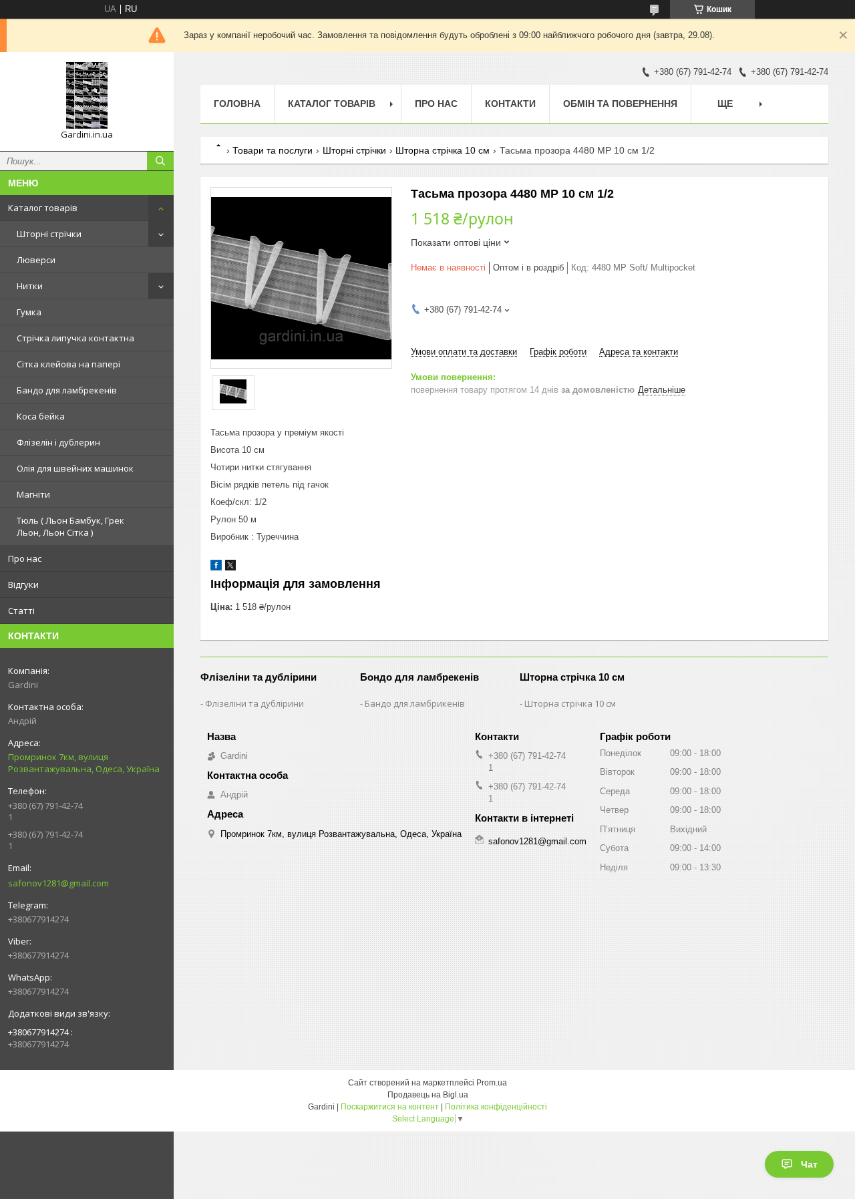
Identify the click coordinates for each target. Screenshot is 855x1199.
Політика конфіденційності (496, 1106)
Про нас (24, 558)
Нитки (30, 286)
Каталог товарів (42, 208)
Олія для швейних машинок (75, 468)
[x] (230, 567)
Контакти (510, 103)
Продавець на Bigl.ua (427, 1094)
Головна (237, 103)
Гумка (29, 312)
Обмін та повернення (620, 103)
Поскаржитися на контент (390, 1106)
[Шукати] (160, 161)
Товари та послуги (272, 150)
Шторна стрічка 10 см (442, 150)
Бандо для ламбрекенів (67, 390)
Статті (21, 611)
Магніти (33, 494)
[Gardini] (87, 95)
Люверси (36, 260)
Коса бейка (41, 416)
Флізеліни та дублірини (254, 703)
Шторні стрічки (49, 234)
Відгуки (23, 584)
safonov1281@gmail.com (58, 883)
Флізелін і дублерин (58, 442)
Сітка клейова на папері (68, 364)
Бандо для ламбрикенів (415, 703)
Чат (809, 1164)
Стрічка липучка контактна (75, 338)
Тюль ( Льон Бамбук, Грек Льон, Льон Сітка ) (70, 526)
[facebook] (216, 567)
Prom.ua (491, 1082)
